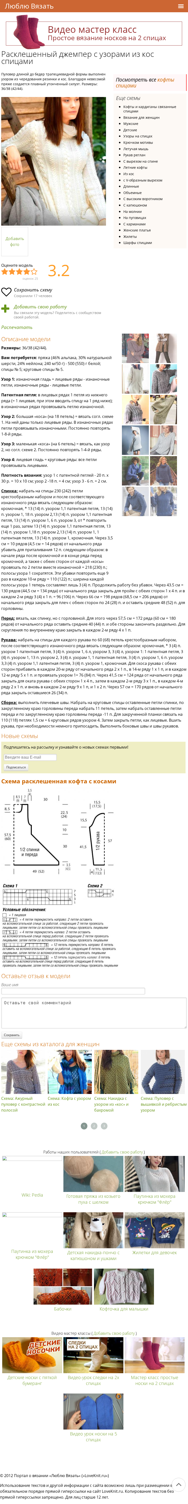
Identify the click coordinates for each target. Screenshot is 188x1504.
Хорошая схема (27, 272)
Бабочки (62, 1309)
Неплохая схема (12, 272)
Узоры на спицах (137, 136)
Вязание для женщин (141, 117)
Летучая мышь (135, 148)
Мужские (130, 123)
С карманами (134, 224)
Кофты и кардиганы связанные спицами (149, 108)
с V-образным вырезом (142, 180)
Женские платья (137, 230)
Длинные (131, 186)
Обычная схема (19, 272)
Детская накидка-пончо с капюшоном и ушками (93, 1255)
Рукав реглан (134, 155)
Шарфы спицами (137, 242)
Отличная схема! (34, 272)
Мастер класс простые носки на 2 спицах (154, 1380)
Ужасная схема (5, 272)
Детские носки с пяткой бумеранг (32, 1380)
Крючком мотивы (138, 142)
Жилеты (130, 236)
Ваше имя (9, 984)
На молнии (132, 211)
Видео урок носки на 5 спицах (93, 1437)
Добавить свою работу (40, 307)
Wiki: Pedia (32, 1195)
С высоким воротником (143, 198)
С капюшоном (135, 205)
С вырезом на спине (140, 161)
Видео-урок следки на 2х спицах (93, 1380)
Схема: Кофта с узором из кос (69, 1101)
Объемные (132, 192)
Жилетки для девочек (154, 1252)
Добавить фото (15, 241)
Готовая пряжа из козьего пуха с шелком (93, 1199)
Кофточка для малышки (124, 1309)
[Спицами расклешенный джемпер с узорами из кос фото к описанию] (53, 161)
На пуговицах (134, 217)
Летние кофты (135, 167)
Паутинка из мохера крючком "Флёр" (155, 1199)
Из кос (128, 173)
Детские (130, 130)
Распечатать (17, 327)
